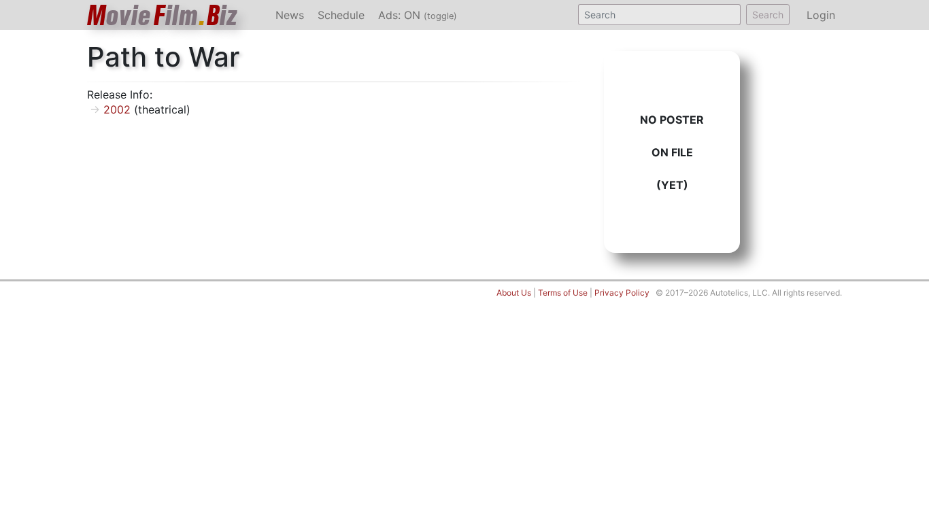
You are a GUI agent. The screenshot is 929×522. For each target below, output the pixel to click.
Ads (417, 15)
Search (767, 14)
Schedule (341, 15)
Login (821, 15)
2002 (117, 109)
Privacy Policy (621, 293)
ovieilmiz (162, 15)
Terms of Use (563, 293)
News (289, 15)
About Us (513, 293)
